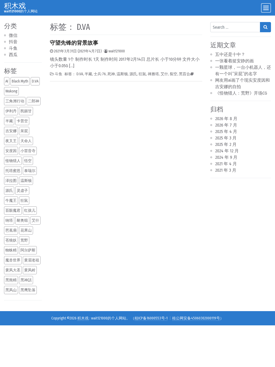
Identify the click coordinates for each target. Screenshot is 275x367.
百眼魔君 (12, 210)
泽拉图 (11, 180)
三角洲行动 (14, 101)
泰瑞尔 (29, 170)
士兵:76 (100, 74)
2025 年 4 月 (226, 131)
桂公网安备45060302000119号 (196, 318)
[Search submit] (265, 27)
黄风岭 (29, 270)
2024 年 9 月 (226, 157)
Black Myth (20, 81)
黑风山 (11, 290)
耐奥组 (22, 220)
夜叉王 (11, 141)
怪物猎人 (12, 161)
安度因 (11, 151)
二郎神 (33, 101)
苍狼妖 (11, 240)
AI (6, 81)
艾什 (35, 220)
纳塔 (9, 220)
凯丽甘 (26, 111)
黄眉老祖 (31, 260)
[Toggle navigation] (266, 8)
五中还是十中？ (230, 54)
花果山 (26, 230)
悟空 (28, 161)
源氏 (9, 190)
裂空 (173, 74)
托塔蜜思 (12, 170)
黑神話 (26, 280)
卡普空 (22, 121)
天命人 (26, 141)
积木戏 (15, 5)
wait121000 (116, 51)
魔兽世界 (12, 260)
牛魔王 (11, 200)
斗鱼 (13, 48)
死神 (111, 74)
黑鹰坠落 (27, 290)
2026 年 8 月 (226, 118)
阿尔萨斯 (27, 250)
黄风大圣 (12, 270)
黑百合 (184, 74)
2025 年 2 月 (226, 144)
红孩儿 (29, 210)
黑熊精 (11, 280)
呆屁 (24, 131)
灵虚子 (22, 190)
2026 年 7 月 (226, 125)
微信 (13, 35)
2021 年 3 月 (225, 170)
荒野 (24, 240)
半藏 (9, 121)
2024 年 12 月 (227, 150)
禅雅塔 (153, 74)
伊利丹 (11, 111)
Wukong (11, 91)
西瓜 (13, 54)
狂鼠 (24, 200)
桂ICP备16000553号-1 (151, 318)
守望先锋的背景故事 (74, 43)
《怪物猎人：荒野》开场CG (241, 93)
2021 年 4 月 (226, 163)
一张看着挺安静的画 (234, 60)
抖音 (13, 41)
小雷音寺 (27, 151)
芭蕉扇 (11, 230)
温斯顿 (26, 180)
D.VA (35, 81)
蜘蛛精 (11, 250)
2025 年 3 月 (226, 138)
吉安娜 (11, 131)
